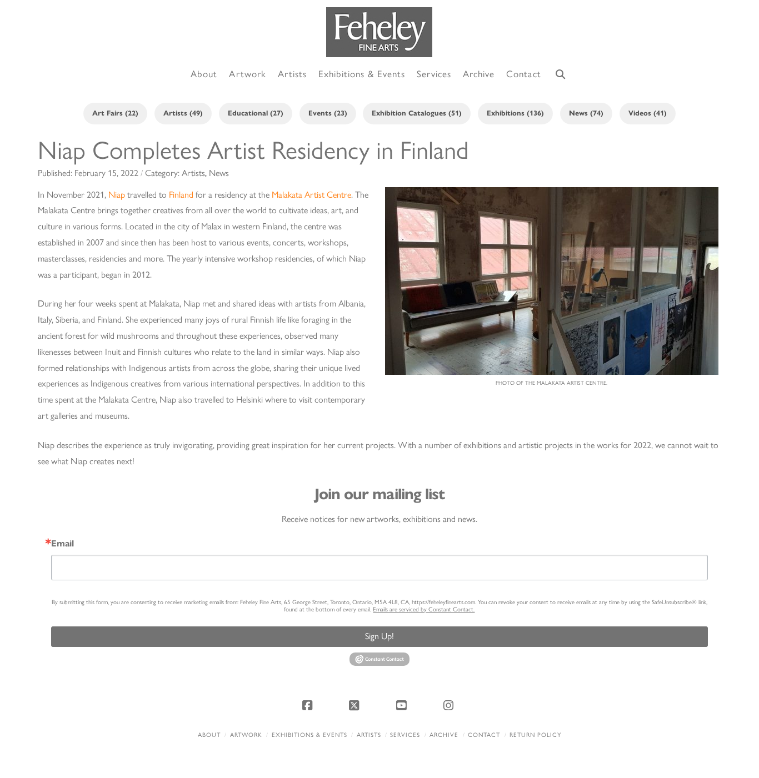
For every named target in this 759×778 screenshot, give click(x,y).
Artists (369, 735)
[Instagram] (450, 705)
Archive (444, 735)
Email (62, 543)
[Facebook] (309, 705)
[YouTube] (403, 705)
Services (405, 735)
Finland (181, 194)
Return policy (535, 735)
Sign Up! (379, 636)
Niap (116, 194)
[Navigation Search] (561, 74)
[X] (356, 705)
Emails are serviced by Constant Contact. (424, 609)
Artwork (246, 735)
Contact (484, 735)
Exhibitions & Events (309, 735)
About (209, 735)
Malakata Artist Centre (311, 194)
